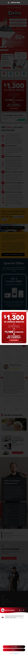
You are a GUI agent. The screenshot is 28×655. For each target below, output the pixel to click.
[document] (14, 327)
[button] (27, 311)
